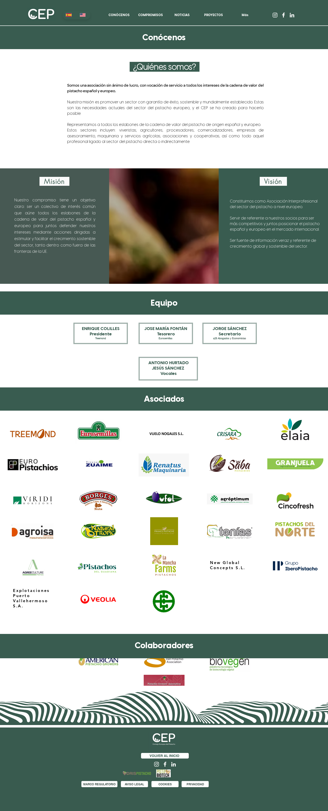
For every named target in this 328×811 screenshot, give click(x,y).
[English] (84, 14)
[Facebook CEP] (283, 15)
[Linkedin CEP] (292, 15)
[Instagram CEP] (275, 15)
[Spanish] (70, 14)
